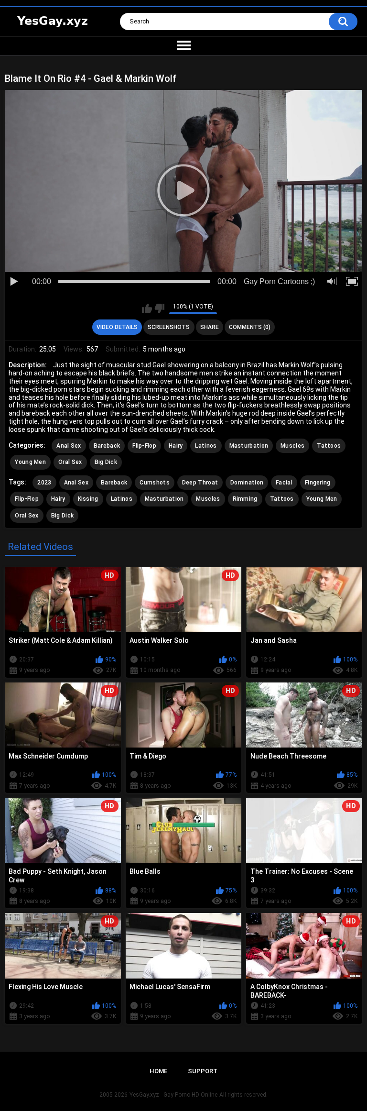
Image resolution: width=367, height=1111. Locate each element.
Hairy (176, 445)
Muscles (292, 445)
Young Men (30, 462)
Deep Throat (200, 482)
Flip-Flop (144, 445)
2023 (44, 482)
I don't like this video (159, 308)
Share (209, 327)
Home (158, 1071)
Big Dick (106, 462)
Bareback (107, 445)
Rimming (245, 498)
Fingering (318, 482)
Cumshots (154, 482)
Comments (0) (249, 327)
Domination (246, 482)
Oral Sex (70, 462)
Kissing (88, 498)
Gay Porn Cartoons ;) (279, 281)
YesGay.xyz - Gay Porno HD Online (173, 1094)
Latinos (205, 445)
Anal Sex (68, 445)
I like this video (147, 308)
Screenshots (169, 327)
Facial (284, 482)
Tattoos (329, 445)
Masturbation (249, 445)
